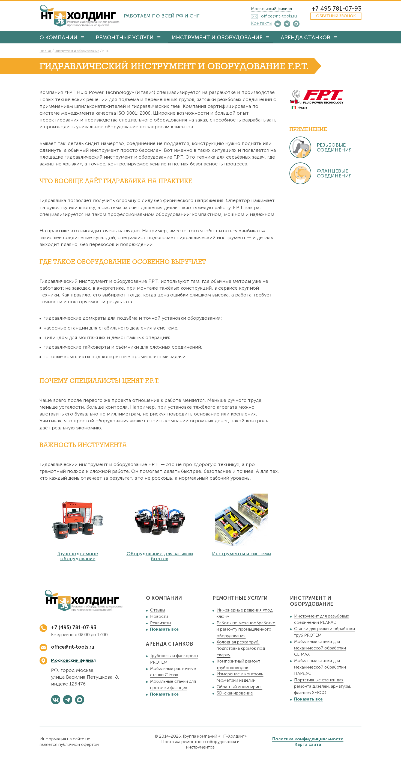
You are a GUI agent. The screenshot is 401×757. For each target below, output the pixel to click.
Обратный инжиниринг (239, 686)
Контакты (261, 23)
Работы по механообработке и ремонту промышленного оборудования (246, 629)
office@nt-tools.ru (72, 647)
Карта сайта (308, 744)
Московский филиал (271, 8)
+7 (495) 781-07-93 (73, 628)
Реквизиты (160, 622)
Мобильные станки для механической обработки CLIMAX (320, 648)
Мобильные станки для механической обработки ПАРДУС (320, 667)
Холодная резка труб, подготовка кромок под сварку (241, 648)
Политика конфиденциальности (307, 738)
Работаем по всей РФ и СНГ (161, 16)
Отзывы (157, 610)
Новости (159, 616)
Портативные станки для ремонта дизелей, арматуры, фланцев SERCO (322, 686)
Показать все (164, 629)
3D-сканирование (235, 693)
